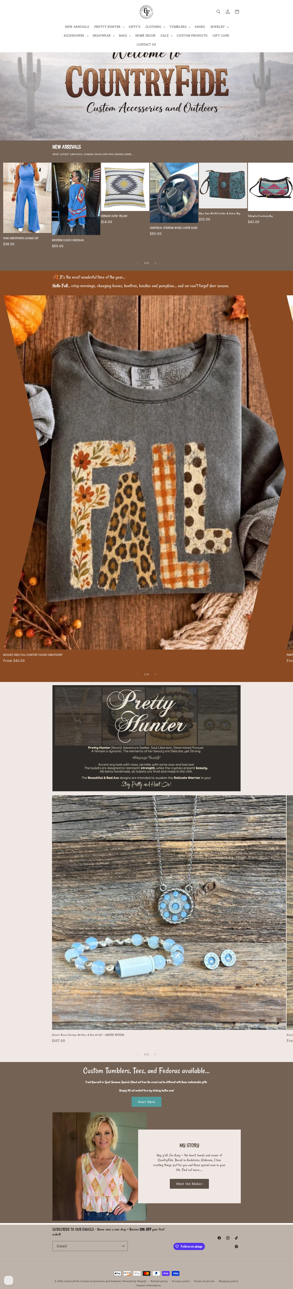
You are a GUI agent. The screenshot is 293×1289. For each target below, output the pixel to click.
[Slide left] (137, 263)
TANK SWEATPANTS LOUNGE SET (20, 238)
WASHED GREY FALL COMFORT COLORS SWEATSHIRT (32, 654)
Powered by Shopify (135, 1281)
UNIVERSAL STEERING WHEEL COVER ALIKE (173, 227)
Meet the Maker (189, 1184)
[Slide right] (155, 263)
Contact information (148, 1285)
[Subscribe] (122, 1246)
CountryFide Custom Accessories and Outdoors (93, 1281)
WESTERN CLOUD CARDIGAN (68, 240)
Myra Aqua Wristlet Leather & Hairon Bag (219, 213)
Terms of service (204, 1281)
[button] (109, 27)
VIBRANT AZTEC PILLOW (114, 216)
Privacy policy (181, 1281)
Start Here (146, 1102)
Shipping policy (228, 1281)
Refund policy (159, 1281)
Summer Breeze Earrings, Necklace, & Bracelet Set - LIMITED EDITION (88, 1034)
